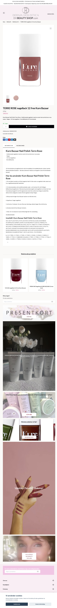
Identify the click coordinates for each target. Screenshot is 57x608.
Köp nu (29, 318)
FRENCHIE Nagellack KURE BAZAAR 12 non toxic (41, 289)
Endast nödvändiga (40, 604)
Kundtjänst (6, 586)
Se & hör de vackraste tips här (29, 558)
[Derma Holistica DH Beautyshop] (26, 14)
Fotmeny (5, 590)
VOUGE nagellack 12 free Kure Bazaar (15, 289)
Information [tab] (9, 147)
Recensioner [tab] (20, 147)
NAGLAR (9, 23)
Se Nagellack (29, 439)
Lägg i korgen (32, 128)
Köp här (29, 416)
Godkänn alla (17, 604)
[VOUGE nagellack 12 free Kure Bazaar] (15, 274)
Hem (4, 23)
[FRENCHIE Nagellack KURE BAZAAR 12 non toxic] (41, 273)
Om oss (5, 582)
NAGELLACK (16, 23)
